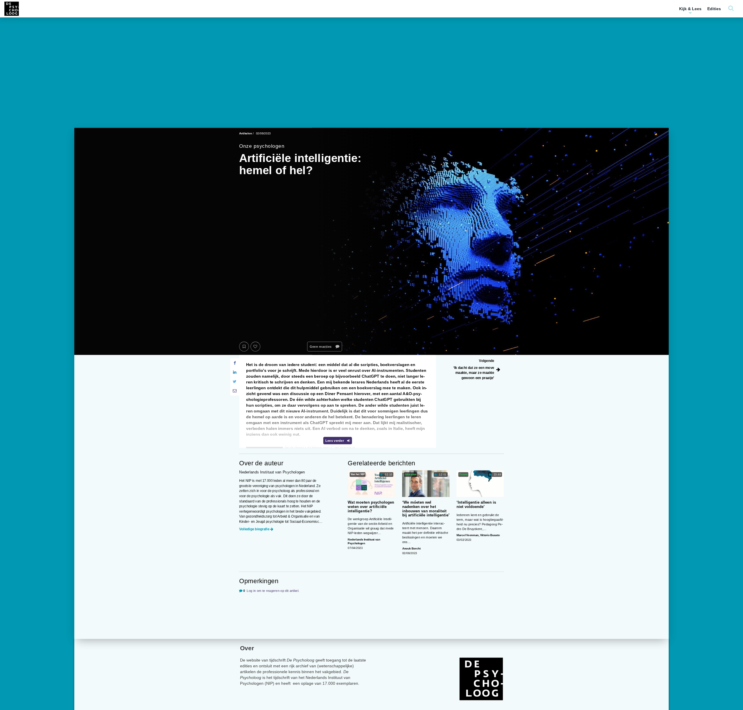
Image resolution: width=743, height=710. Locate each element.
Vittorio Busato (490, 535)
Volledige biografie (254, 529)
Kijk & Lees (690, 8)
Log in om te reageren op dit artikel (272, 590)
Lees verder (335, 441)
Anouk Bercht (411, 548)
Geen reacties (321, 347)
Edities (714, 8)
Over (247, 648)
